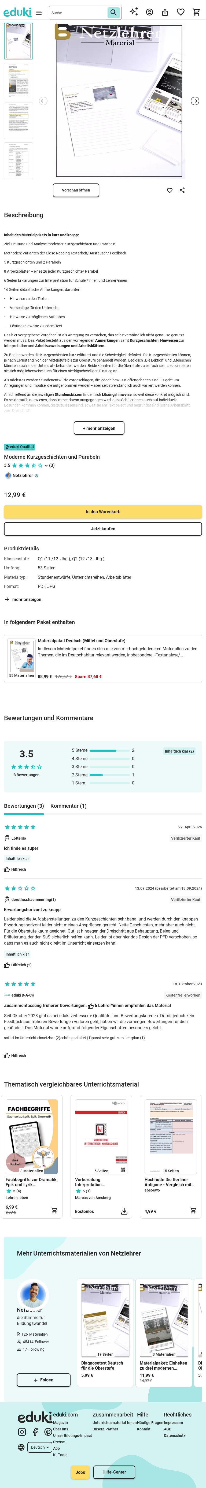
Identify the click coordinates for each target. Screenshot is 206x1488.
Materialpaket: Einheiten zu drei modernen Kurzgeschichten (163, 1366)
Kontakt (143, 1429)
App (56, 1448)
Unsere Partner (105, 1429)
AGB (167, 1429)
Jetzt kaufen (103, 528)
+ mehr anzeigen (99, 428)
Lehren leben (17, 1198)
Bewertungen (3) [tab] (24, 806)
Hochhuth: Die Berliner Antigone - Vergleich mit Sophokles (168, 1182)
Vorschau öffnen (76, 190)
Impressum (173, 1423)
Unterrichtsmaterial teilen (115, 1423)
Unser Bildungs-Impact (72, 1435)
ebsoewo (152, 1190)
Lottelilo (19, 838)
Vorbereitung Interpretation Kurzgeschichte (90, 1182)
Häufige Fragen (150, 1423)
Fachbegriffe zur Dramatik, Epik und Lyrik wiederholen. (32, 1182)
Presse (59, 1442)
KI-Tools (60, 1455)
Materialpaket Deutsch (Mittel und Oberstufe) (82, 640)
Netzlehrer (23, 475)
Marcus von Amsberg (93, 1198)
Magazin (60, 1423)
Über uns (60, 1429)
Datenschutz (174, 1435)
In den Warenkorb (103, 511)
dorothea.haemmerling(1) (34, 899)
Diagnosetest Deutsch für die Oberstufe (102, 1366)
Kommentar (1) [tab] (68, 806)
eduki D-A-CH (23, 995)
